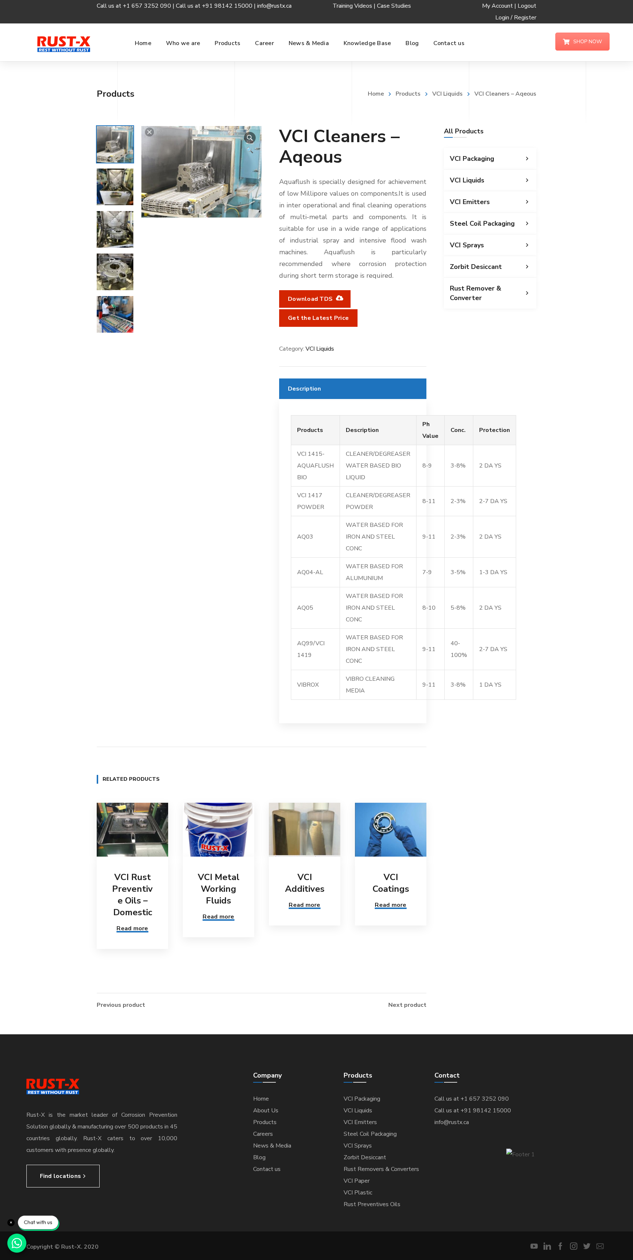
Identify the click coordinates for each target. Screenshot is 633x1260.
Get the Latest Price (318, 318)
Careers (263, 1134)
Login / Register (515, 18)
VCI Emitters (470, 201)
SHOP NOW (587, 41)
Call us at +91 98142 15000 (472, 1110)
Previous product (121, 1005)
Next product (407, 1005)
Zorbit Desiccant (476, 266)
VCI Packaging (472, 158)
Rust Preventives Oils (372, 1204)
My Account (497, 6)
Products (408, 94)
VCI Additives (305, 883)
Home (376, 94)
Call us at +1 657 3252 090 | (136, 6)
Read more (132, 928)
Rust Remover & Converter (475, 293)
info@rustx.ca (274, 6)
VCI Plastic (358, 1193)
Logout (527, 6)
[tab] (352, 388)
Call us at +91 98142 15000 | (216, 6)
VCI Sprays (467, 245)
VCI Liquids (447, 94)
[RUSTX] (63, 44)
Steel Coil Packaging (482, 223)
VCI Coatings (391, 883)
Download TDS (311, 299)
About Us (265, 1110)
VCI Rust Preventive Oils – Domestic (132, 894)
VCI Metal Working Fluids (219, 888)
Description (304, 389)
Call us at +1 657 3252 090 (471, 1099)
